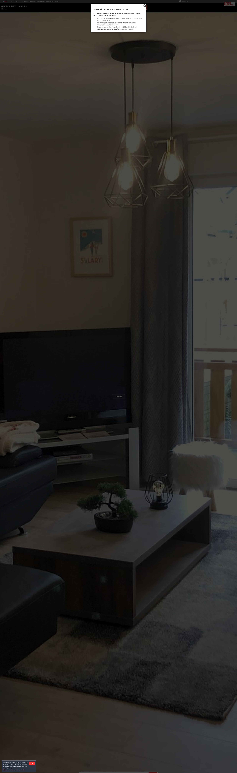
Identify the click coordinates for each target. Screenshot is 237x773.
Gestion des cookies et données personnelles (14, 770)
